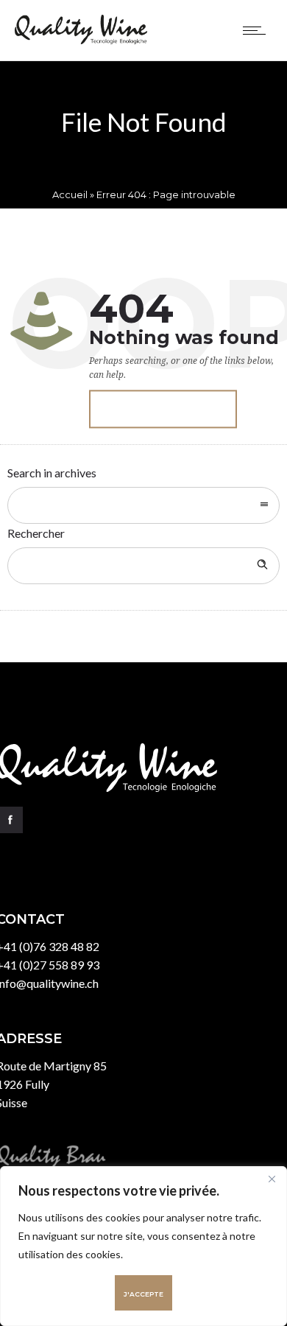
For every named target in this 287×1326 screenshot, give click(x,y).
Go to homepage (163, 409)
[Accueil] (81, 39)
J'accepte (143, 1294)
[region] (143, 1246)
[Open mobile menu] (257, 30)
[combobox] (143, 505)
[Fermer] (271, 1179)
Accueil (70, 194)
